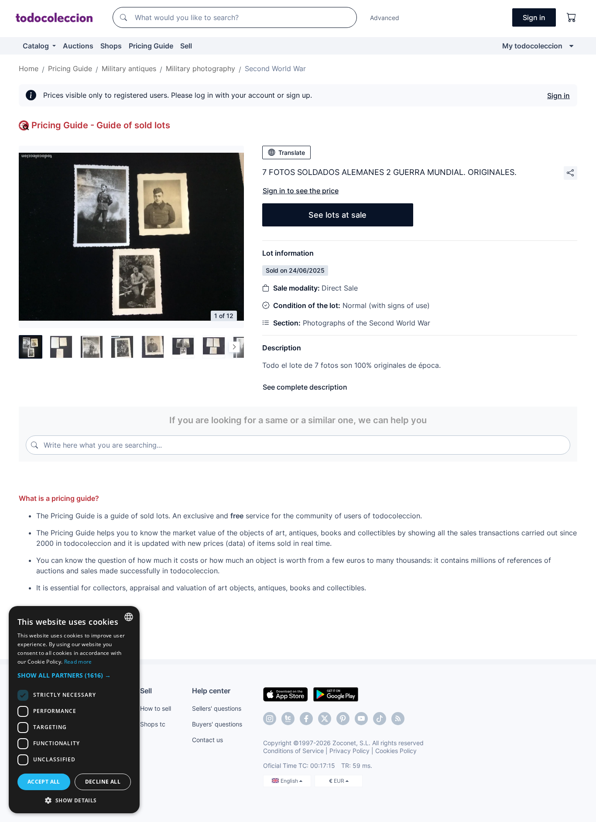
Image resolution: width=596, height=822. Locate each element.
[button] (74, 675)
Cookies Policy (396, 750)
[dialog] (74, 709)
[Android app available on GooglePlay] (335, 693)
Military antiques (129, 68)
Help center (211, 690)
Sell (186, 45)
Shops (111, 45)
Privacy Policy (349, 750)
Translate (291, 152)
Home (28, 68)
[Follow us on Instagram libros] (288, 718)
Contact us (207, 739)
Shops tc (152, 724)
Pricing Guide (151, 45)
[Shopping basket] (571, 17)
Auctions (78, 45)
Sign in (558, 95)
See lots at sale (337, 214)
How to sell (155, 708)
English (290, 780)
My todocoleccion (532, 45)
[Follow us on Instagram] (269, 718)
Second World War (275, 68)
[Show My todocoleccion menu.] (571, 46)
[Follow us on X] (324, 718)
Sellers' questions (216, 708)
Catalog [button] (37, 45)
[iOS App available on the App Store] (285, 693)
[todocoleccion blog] (397, 718)
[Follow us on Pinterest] (342, 718)
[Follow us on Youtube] (361, 718)
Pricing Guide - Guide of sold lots (100, 125)
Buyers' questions (217, 724)
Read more (78, 661)
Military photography (200, 68)
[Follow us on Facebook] (306, 718)
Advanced (384, 17)
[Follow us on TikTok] (379, 718)
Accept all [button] (43, 781)
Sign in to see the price (301, 190)
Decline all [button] (102, 781)
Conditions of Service (293, 750)
